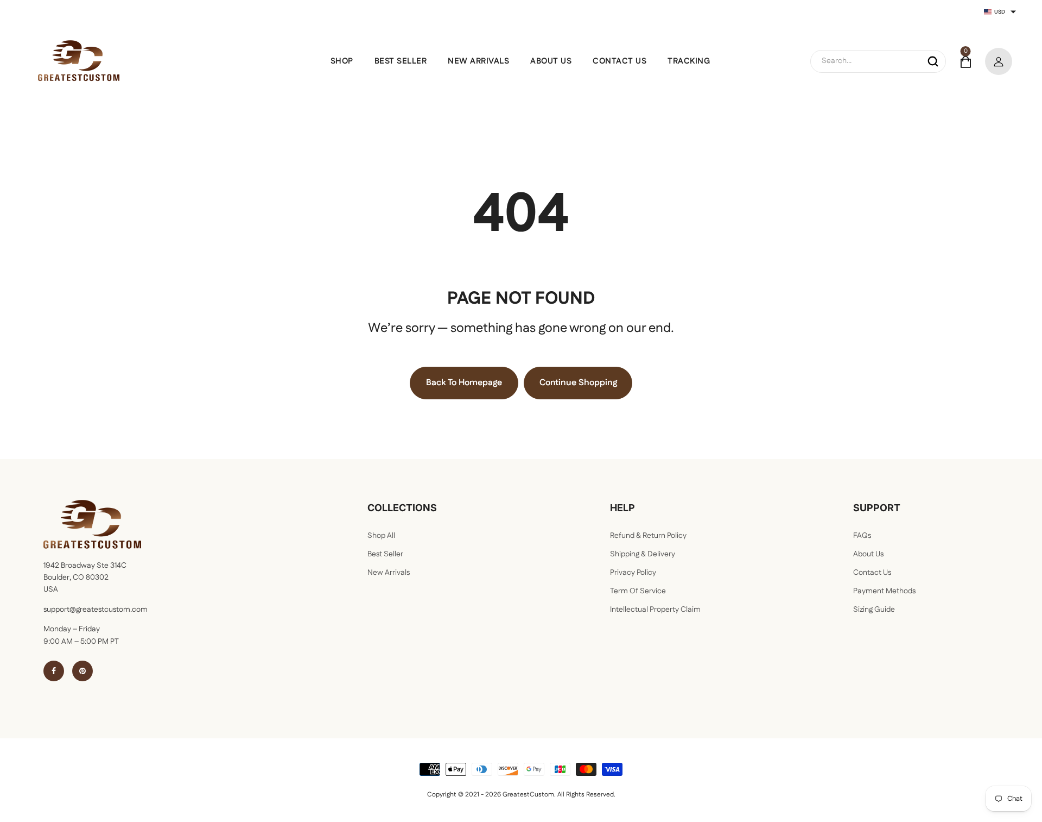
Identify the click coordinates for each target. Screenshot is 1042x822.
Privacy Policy (633, 572)
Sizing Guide (874, 609)
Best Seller (385, 554)
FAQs (862, 535)
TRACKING (689, 61)
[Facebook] (53, 671)
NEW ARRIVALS (478, 61)
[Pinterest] (82, 671)
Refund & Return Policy (648, 535)
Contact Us (872, 572)
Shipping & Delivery (642, 554)
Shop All (381, 535)
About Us (868, 554)
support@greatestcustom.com (95, 609)
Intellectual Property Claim (655, 609)
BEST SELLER (400, 61)
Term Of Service (638, 591)
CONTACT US (619, 61)
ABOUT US (550, 61)
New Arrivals (388, 572)
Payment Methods (884, 591)
